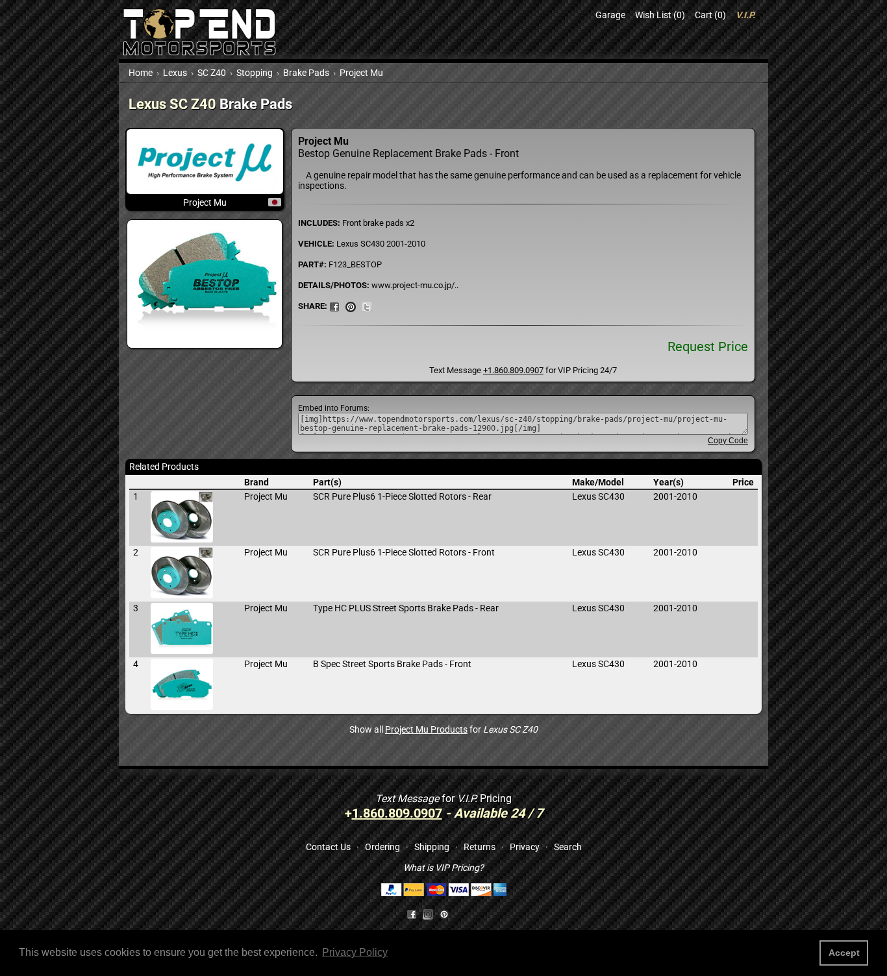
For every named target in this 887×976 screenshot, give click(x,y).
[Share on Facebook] (411, 914)
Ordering (382, 847)
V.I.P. (745, 15)
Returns (479, 847)
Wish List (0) (660, 15)
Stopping (254, 72)
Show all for (443, 729)
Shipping (431, 847)
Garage (610, 15)
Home (141, 72)
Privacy (525, 847)
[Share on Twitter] (367, 305)
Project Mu (361, 72)
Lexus (175, 72)
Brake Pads (306, 72)
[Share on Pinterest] (350, 305)
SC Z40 (211, 72)
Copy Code (728, 440)
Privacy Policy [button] (355, 952)
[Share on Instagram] (431, 914)
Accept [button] (844, 952)
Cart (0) (710, 15)
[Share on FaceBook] (334, 305)
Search (568, 847)
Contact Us (328, 847)
